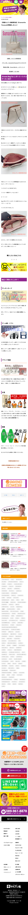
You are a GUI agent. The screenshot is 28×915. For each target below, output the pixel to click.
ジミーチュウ (19, 674)
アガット (23, 618)
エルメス (14, 683)
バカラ (3, 597)
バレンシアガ (21, 672)
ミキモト (3, 649)
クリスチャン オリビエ (21, 602)
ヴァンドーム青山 (5, 602)
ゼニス (13, 599)
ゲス (19, 640)
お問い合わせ (18, 867)
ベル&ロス (14, 645)
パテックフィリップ (21, 613)
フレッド (20, 634)
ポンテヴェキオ (4, 670)
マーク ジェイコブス (5, 595)
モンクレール (13, 602)
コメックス (4, 640)
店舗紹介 (17, 842)
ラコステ (3, 584)
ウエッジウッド (18, 636)
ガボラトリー (4, 652)
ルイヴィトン (4, 659)
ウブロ (22, 611)
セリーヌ (14, 663)
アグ (22, 599)
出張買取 (17, 834)
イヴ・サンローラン (5, 615)
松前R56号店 (18, 845)
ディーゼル (4, 581)
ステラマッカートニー (5, 613)
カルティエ (20, 683)
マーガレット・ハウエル (15, 629)
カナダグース (4, 654)
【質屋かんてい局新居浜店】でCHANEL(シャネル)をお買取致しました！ (18, 550)
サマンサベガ (4, 590)
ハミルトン (10, 584)
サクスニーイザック (5, 629)
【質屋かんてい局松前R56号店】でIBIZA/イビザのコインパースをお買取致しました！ (18, 564)
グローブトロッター (17, 649)
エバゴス (8, 645)
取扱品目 (5, 831)
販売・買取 (6, 836)
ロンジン (3, 683)
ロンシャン (12, 647)
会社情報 (5, 864)
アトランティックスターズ (13, 581)
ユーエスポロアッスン (5, 622)
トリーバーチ (16, 597)
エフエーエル (20, 622)
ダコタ (13, 615)
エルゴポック (19, 647)
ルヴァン (3, 643)
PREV (6, 495)
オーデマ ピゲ (4, 665)
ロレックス (17, 661)
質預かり (5, 833)
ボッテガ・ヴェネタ (17, 659)
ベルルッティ (19, 624)
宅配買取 (17, 831)
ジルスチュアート (5, 634)
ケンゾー (21, 581)
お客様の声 (17, 869)
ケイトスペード (21, 681)
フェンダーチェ (16, 638)
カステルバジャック (5, 599)
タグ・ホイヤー (11, 668)
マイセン (17, 618)
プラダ (13, 674)
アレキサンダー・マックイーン (14, 652)
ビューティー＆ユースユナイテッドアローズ (9, 627)
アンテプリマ (4, 636)
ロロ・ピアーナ (13, 634)
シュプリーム (22, 620)
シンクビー (20, 643)
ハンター (13, 622)
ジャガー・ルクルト (5, 593)
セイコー (17, 665)
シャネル (23, 661)
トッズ (12, 618)
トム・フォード (21, 645)
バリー (12, 579)
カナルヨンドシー (19, 615)
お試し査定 (17, 828)
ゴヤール (17, 604)
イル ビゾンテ (20, 595)
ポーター (3, 588)
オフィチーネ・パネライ (12, 643)
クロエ (18, 668)
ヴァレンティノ (4, 647)
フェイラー (17, 631)
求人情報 (17, 864)
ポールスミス (22, 679)
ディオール (23, 665)
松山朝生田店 (18, 850)
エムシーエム (9, 638)
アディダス (4, 631)
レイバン (3, 663)
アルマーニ (13, 595)
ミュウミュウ (11, 677)
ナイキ (3, 686)
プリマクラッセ (19, 656)
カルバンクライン (5, 624)
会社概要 (6, 869)
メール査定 (17, 836)
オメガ (9, 663)
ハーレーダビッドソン (12, 640)
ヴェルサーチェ (19, 606)
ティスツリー (14, 681)
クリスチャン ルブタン (11, 609)
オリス (3, 645)
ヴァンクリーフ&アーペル (21, 654)
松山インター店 (18, 853)
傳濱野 (3, 609)
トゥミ (3, 638)
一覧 (12, 495)
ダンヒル (20, 663)
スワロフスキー (16, 588)
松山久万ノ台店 (18, 847)
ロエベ (3, 674)
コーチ (12, 661)
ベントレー (10, 649)
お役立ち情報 (7, 845)
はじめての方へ (7, 828)
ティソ (23, 652)
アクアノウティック (5, 579)
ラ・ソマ (12, 606)
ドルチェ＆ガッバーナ (5, 681)
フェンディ (11, 665)
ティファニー (4, 677)
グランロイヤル (18, 586)
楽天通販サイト (18, 839)
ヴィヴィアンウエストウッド (7, 679)
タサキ (18, 609)
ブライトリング (12, 670)
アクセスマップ (7, 872)
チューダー (10, 588)
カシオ (8, 674)
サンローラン (4, 604)
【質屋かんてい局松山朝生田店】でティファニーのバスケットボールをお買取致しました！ (18, 536)
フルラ (9, 683)
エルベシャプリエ (5, 611)
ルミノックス (4, 620)
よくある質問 (18, 872)
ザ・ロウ (12, 624)
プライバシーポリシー (20, 874)
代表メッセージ (7, 867)
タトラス (13, 613)
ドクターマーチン (5, 606)
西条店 (16, 858)
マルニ (18, 599)
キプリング (9, 597)
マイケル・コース (5, 656)
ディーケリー (11, 590)
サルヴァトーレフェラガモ (6, 672)
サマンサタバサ (14, 593)
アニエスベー (4, 586)
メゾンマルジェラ (5, 661)
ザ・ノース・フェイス (14, 611)
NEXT (21, 495)
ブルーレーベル (11, 654)
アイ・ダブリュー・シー (13, 620)
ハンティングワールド (18, 584)
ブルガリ (15, 672)
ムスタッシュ (19, 590)
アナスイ (12, 656)
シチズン (15, 679)
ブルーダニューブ (5, 618)
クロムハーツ (11, 631)
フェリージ (11, 586)
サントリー (11, 636)
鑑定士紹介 (17, 861)
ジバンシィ (11, 604)
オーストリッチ (18, 579)
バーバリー (4, 668)
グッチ (10, 659)
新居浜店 (17, 855)
